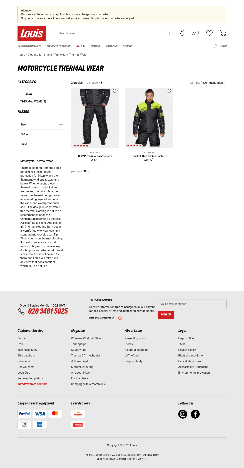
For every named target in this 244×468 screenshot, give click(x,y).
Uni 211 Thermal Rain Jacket (149, 156)
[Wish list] (209, 33)
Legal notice (186, 338)
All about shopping (136, 349)
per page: (92, 82)
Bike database (26, 355)
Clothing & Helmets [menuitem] (29, 46)
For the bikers (79, 378)
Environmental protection (194, 372)
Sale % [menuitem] (80, 46)
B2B (20, 344)
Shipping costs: (104, 459)
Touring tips (78, 344)
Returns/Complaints (30, 378)
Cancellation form (189, 361)
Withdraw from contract (32, 384)
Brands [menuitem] (95, 46)
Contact (22, 338)
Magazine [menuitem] (111, 46)
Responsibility (133, 361)
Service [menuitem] (127, 46)
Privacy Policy (187, 349)
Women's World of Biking (86, 338)
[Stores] (182, 33)
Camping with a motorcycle (88, 384)
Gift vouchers (26, 367)
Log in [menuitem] (222, 46)
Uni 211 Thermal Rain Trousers (95, 156)
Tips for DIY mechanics (86, 355)
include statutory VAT (105, 455)
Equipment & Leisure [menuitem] (59, 46)
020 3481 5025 (47, 311)
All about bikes (80, 372)
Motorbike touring (82, 367)
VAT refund (132, 355)
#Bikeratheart (79, 361)
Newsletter (24, 361)
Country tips (78, 349)
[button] (168, 33)
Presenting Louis (135, 338)
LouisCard (24, 372)
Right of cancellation (191, 355)
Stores (129, 344)
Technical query (27, 349)
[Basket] (222, 33)
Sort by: (195, 82)
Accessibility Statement (193, 367)
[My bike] (195, 33)
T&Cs (181, 344)
